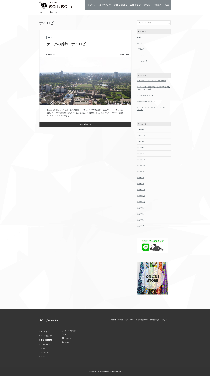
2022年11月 (141, 159)
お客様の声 (157, 5)
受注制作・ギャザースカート (147, 101)
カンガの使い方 (104, 5)
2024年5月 (140, 141)
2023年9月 (140, 147)
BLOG (166, 5)
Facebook (68, 338)
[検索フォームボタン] (169, 23)
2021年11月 (141, 196)
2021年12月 (141, 190)
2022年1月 (140, 184)
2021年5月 (140, 220)
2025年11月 (141, 135)
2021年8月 (140, 208)
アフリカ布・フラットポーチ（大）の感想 (151, 81)
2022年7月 (140, 172)
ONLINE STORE (120, 5)
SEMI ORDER (135, 5)
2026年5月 (140, 129)
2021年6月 (140, 214)
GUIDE (147, 5)
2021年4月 (140, 226)
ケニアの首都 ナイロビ (66, 44)
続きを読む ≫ (85, 124)
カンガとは (91, 5)
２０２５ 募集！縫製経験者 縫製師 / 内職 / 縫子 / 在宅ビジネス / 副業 (153, 88)
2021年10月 (141, 202)
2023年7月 (140, 153)
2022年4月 (140, 178)
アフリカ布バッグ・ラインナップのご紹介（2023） (151, 108)
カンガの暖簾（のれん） (145, 95)
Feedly (67, 342)
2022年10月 (141, 166)
